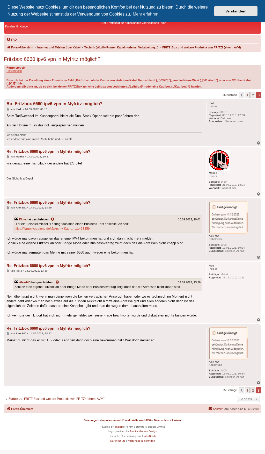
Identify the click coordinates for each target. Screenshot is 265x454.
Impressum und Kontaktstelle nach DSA (126, 420)
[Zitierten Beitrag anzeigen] (52, 219)
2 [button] (253, 95)
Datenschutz (162, 420)
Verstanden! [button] (236, 11)
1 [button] (247, 95)
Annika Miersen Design (143, 431)
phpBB (119, 426)
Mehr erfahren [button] (145, 14)
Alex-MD (25, 282)
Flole (22, 219)
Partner (176, 420)
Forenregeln (14, 70)
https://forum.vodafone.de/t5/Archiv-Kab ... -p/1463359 (52, 228)
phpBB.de (150, 436)
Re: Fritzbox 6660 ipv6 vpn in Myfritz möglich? (54, 103)
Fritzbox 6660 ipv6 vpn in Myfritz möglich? (52, 59)
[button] (241, 95)
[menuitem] (11, 40)
